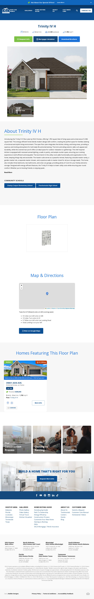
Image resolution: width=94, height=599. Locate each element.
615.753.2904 (64, 562)
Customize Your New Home (44, 520)
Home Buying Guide (43, 507)
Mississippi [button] (9, 517)
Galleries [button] (28, 10)
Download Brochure (69, 39)
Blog (62, 520)
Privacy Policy (36, 594)
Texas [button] (7, 522)
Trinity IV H (14, 398)
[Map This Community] (8, 403)
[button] (91, 3)
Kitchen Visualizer (25, 517)
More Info (38, 403)
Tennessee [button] (9, 520)
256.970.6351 (29, 550)
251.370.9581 (74, 550)
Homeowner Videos (79, 515)
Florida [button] (7, 512)
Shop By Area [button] (11, 507)
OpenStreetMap (61, 308)
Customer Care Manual (80, 512)
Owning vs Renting (41, 522)
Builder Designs (13, 594)
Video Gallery (24, 512)
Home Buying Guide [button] (40, 10)
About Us (65, 507)
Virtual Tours (24, 515)
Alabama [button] (8, 510)
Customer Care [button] (66, 10)
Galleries (23, 507)
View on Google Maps (32, 331)
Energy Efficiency (40, 515)
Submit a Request (78, 510)
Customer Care (79, 507)
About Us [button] (55, 10)
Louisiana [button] (8, 515)
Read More (8, 172)
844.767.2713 (11, 550)
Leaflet (48, 308)
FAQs (36, 524)
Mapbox (54, 308)
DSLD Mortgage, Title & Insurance (46, 527)
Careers (63, 515)
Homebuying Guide (41, 510)
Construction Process (41, 517)
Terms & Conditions (49, 594)
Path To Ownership (41, 512)
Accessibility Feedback (65, 594)
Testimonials (65, 512)
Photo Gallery (24, 510)
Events (63, 517)
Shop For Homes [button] (13, 10)
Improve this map (70, 308)
